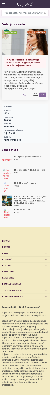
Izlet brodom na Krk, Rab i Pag (29, 170)
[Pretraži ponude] (45, 13)
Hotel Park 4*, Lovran (25, 183)
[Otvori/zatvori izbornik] (3, 2)
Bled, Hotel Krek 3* (23, 209)
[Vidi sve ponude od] (10, 32)
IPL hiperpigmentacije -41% (28, 157)
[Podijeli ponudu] (30, 95)
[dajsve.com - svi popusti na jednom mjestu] (25, 3)
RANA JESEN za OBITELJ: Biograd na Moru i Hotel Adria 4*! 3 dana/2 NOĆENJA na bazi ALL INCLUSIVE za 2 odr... (30, 199)
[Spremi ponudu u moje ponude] (25, 95)
